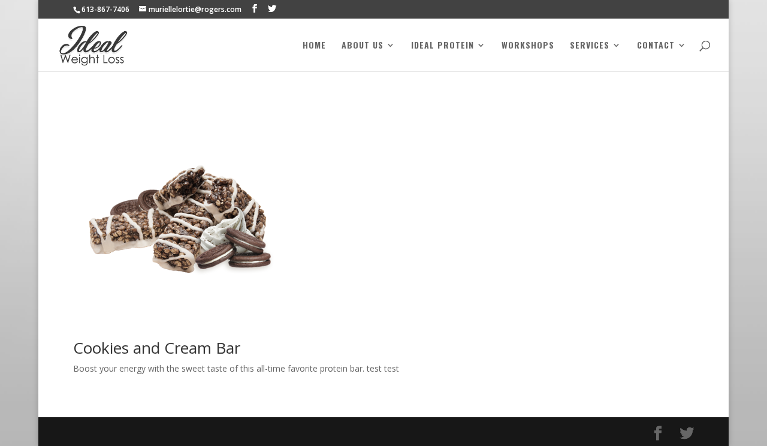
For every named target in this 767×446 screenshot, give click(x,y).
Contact (656, 46)
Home (314, 46)
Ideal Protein (442, 46)
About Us (363, 46)
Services (589, 46)
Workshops (528, 46)
